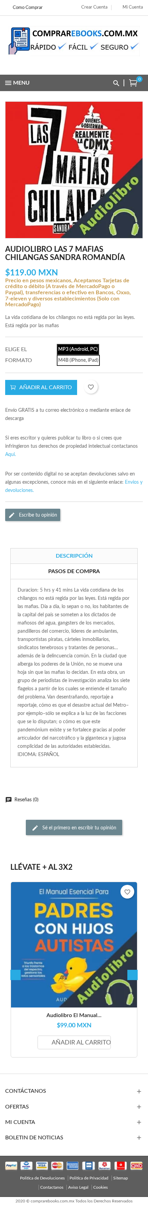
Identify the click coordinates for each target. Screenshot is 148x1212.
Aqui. (10, 454)
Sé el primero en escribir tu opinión (78, 827)
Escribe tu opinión (37, 514)
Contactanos (51, 1187)
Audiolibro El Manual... (74, 1015)
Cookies (100, 1187)
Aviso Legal (78, 1187)
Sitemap (120, 1178)
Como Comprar (28, 7)
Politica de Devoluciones (42, 1178)
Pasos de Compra (74, 571)
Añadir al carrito (45, 387)
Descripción (74, 556)
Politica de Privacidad (89, 1178)
